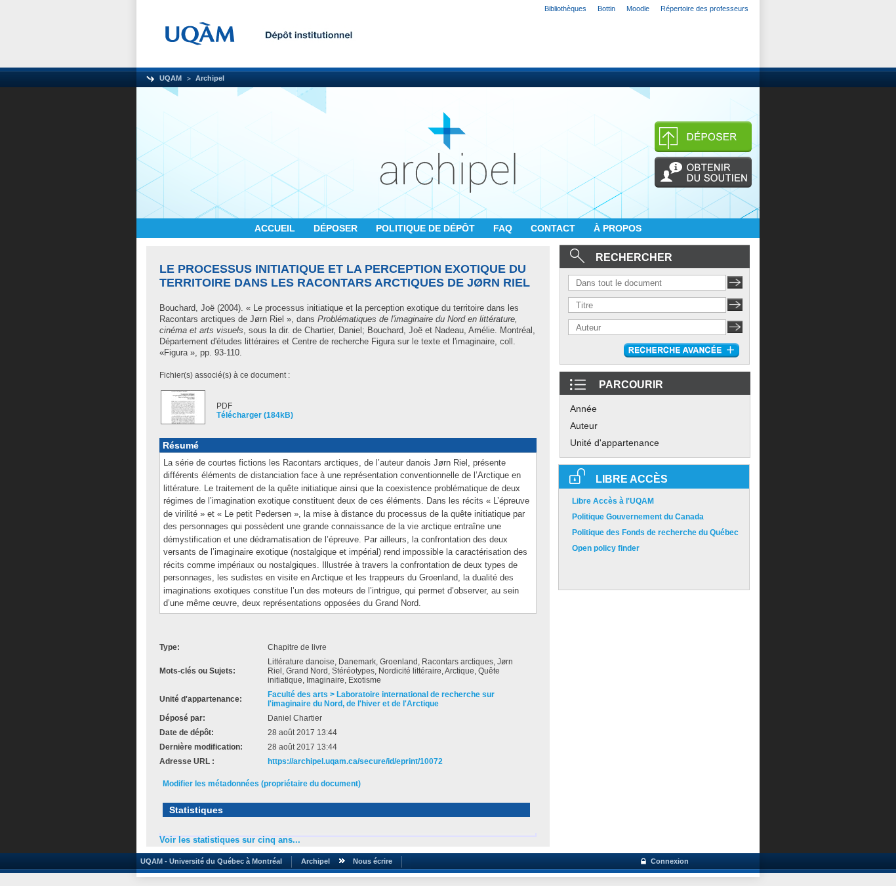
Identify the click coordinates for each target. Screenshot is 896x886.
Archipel (209, 78)
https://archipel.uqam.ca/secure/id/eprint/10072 (355, 761)
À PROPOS (617, 228)
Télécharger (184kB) (254, 415)
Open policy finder (606, 548)
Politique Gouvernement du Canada (638, 516)
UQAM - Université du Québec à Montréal (209, 861)
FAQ (504, 228)
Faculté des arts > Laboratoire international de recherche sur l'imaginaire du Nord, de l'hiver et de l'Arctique (381, 699)
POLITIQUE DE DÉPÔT (427, 228)
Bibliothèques (565, 8)
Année (583, 408)
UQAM (170, 78)
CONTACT (554, 228)
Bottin (606, 8)
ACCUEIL (276, 228)
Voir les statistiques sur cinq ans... (229, 840)
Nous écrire (372, 861)
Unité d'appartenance (614, 442)
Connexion (670, 861)
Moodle (637, 8)
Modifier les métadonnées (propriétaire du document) (262, 783)
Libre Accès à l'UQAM (613, 501)
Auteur (584, 425)
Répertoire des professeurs (704, 8)
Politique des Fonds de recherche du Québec (655, 532)
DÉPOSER (337, 228)
